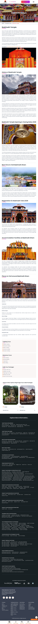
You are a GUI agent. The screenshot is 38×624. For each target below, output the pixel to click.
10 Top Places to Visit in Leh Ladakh (7, 474)
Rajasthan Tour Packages (14, 523)
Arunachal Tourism (5, 502)
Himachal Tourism (26, 486)
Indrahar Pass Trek (14, 443)
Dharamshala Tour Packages (6, 529)
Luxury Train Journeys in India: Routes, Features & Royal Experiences (13, 571)
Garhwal (29, 603)
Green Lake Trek (4, 449)
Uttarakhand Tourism (18, 486)
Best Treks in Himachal (5, 543)
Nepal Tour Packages (13, 535)
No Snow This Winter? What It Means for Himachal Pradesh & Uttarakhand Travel (15, 569)
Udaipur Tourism (9, 488)
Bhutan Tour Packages (5, 535)
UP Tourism (32, 487)
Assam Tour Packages (22, 524)
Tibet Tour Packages (21, 535)
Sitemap (3, 609)
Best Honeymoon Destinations (7, 479)
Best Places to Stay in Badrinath (7, 517)
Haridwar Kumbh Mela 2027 (6, 480)
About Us (3, 604)
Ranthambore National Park (6, 553)
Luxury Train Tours (5, 464)
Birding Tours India (6, 374)
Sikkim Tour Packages (14, 524)
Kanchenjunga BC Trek (20, 449)
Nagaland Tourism (17, 501)
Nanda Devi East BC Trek (12, 426)
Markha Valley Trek (5, 432)
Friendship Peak (22, 609)
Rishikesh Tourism (23, 488)
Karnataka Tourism (20, 494)
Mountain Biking (6, 359)
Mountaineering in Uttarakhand (7, 458)
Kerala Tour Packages (22, 523)
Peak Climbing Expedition (16, 456)
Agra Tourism (21, 487)
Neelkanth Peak (22, 608)
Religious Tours (18, 464)
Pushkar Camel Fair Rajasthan (6, 478)
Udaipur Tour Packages (30, 527)
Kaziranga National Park (23, 552)
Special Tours (24, 464)
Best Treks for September (23, 541)
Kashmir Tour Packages (5, 524)
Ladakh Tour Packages (30, 523)
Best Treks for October (5, 542)
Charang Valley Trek (23, 442)
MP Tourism (4, 488)
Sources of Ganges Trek (6, 425)
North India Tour (22, 526)
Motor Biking (5, 362)
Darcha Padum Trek (31, 432)
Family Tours (30, 464)
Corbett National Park (15, 552)
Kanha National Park (15, 553)
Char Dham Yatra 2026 (26, 402)
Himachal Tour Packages (6, 525)
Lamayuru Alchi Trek (5, 434)
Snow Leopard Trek (19, 432)
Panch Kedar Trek (20, 425)
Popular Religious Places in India (7, 477)
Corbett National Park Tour (6, 527)
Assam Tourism (10, 501)
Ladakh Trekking (6, 344)
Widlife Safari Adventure (14, 457)
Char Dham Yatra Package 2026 (7, 465)
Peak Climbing (6, 357)
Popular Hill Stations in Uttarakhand (7, 560)
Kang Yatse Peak (22, 604)
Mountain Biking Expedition (6, 456)
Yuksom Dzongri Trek (29, 449)
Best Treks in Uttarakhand (6, 541)
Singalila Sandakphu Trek (6, 450)
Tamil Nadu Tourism (27, 494)
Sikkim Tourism (4, 501)
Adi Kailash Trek (4, 426)
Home (3, 603)
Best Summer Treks (13, 542)
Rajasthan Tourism (11, 486)
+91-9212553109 (13, 1)
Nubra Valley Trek (31, 433)
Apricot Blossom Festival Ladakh (7, 570)
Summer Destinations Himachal (7, 473)
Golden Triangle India (25, 471)
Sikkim (29, 605)
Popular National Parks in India (6, 472)
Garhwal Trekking (6, 349)
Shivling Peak (22, 605)
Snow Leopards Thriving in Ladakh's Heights (9, 567)
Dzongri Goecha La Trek (12, 449)
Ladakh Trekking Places (14, 603)
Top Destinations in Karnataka (28, 478)
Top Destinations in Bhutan (17, 479)
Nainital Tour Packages (23, 528)
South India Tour (15, 526)
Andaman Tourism (5, 495)
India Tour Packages (25, 1)
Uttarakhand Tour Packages (15, 525)
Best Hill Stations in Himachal (6, 561)
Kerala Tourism (4, 494)
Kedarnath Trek (12, 424)
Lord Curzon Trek (13, 425)
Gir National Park (22, 553)
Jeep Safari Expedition (24, 456)
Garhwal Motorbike (31, 608)
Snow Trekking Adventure (30, 457)
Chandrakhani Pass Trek (6, 443)
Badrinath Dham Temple (6, 516)
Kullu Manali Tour (14, 527)
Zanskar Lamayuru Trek (14, 433)
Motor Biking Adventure (5, 457)
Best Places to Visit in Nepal (27, 479)
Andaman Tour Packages (25, 525)
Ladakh (29, 604)
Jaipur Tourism (15, 487)
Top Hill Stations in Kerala (29, 560)
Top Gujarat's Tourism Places (16, 471)
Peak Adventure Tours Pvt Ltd (8, 590)
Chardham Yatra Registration (16, 516)
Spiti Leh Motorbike (31, 609)
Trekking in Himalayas (13, 543)
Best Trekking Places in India (22, 542)
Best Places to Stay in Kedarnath (27, 516)
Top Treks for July (21, 543)
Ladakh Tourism (4, 486)
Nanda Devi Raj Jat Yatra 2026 (18, 477)
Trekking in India (4, 605)
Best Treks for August (28, 543)
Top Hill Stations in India (5, 559)
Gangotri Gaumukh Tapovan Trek (21, 424)
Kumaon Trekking (6, 350)
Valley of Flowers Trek (5, 424)
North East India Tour (29, 526)
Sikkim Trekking (6, 347)
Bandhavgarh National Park (6, 552)
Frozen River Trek (12, 432)
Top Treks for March (13, 546)
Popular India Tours (6, 369)
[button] (33, 394)
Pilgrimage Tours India (7, 372)
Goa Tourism (10, 508)
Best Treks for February (5, 546)
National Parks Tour (12, 464)
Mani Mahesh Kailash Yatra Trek (7, 442)
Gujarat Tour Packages (23, 529)
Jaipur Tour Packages (21, 527)
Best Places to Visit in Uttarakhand (18, 472)
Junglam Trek (25, 432)
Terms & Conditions (5, 610)
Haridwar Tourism (16, 488)
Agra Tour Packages (15, 529)
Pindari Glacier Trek (20, 426)
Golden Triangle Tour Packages (7, 526)
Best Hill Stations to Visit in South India (17, 559)
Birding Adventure (22, 457)
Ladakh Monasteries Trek (24, 433)
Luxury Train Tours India (7, 376)
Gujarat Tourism (4, 508)
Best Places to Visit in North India (18, 473)
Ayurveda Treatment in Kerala (17, 478)
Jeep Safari (5, 361)
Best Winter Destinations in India (28, 480)
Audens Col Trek (26, 425)
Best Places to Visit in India (6, 471)
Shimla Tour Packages (14, 528)
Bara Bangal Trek (16, 442)
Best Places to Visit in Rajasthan (17, 480)
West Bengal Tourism (24, 501)
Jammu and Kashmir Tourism (6, 487)
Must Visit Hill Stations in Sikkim (19, 560)
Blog (2, 608)
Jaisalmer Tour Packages (6, 528)
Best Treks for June (14, 541)
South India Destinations (29, 473)
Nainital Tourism (26, 487)
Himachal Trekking (6, 345)
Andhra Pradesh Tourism (12, 494)
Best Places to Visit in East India (19, 474)
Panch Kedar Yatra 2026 (10, 402)
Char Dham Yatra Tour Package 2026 (14, 46)
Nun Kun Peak (22, 603)
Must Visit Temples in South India (29, 477)
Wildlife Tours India (6, 371)
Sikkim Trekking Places (14, 604)
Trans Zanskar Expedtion (6, 433)
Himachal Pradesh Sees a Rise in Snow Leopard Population (11, 568)
